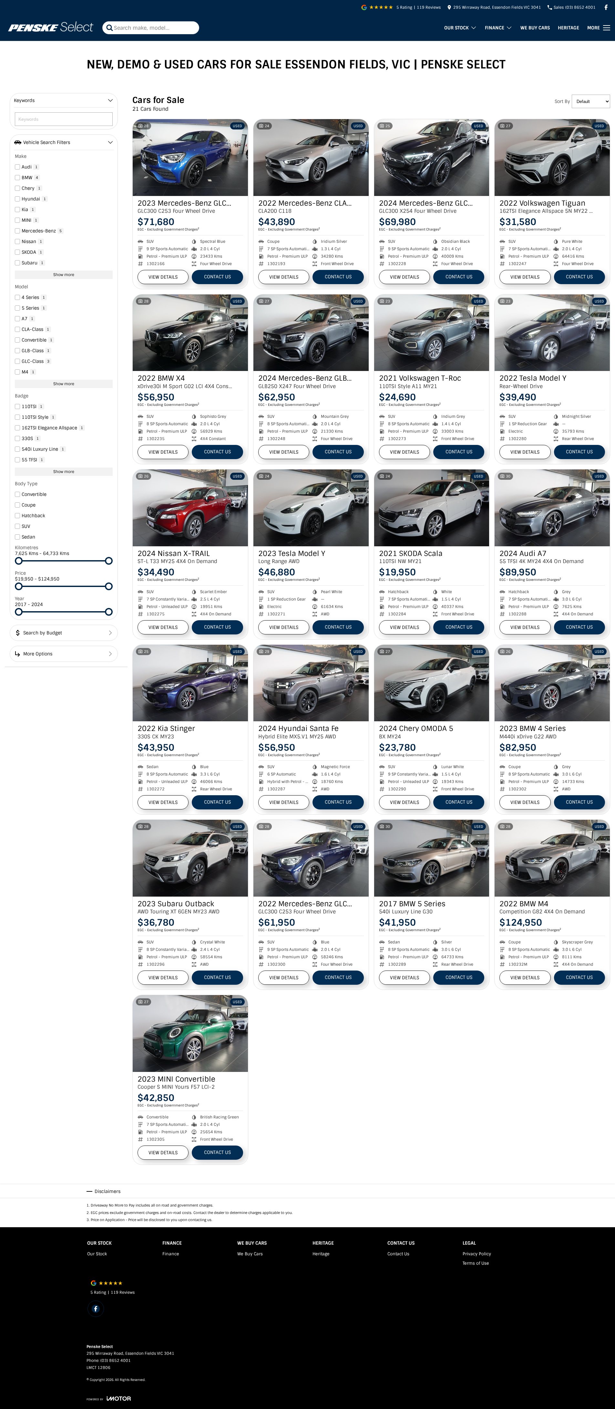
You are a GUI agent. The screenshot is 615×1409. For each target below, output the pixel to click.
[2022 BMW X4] (190, 332)
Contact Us (217, 277)
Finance (494, 28)
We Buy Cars (535, 28)
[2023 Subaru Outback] (190, 858)
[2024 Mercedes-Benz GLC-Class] (431, 157)
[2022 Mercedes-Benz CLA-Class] (311, 157)
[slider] (19, 561)
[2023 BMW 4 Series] (552, 683)
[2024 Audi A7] (552, 507)
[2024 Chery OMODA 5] (431, 683)
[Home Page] (50, 28)
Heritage (568, 28)
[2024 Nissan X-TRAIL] (190, 507)
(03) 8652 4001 (115, 1360)
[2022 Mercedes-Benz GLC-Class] (311, 858)
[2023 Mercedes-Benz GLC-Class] (190, 157)
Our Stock (456, 28)
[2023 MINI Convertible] (190, 1033)
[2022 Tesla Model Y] (552, 332)
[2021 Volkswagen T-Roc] (431, 332)
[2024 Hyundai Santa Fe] (311, 683)
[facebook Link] (606, 7)
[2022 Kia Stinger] (190, 683)
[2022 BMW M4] (552, 858)
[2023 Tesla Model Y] (311, 507)
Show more (63, 274)
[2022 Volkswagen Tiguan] (552, 157)
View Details (163, 277)
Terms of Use (476, 1263)
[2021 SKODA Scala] (431, 507)
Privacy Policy (477, 1254)
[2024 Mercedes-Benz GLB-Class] (311, 332)
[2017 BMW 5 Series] (431, 858)
